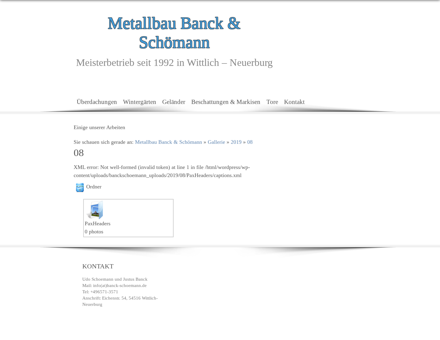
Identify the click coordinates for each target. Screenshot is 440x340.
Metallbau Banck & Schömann (174, 33)
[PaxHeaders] (94, 204)
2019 (236, 142)
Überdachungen (97, 101)
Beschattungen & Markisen (225, 101)
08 (250, 142)
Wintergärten (139, 101)
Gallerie (216, 142)
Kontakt (294, 101)
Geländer (173, 101)
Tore (272, 101)
